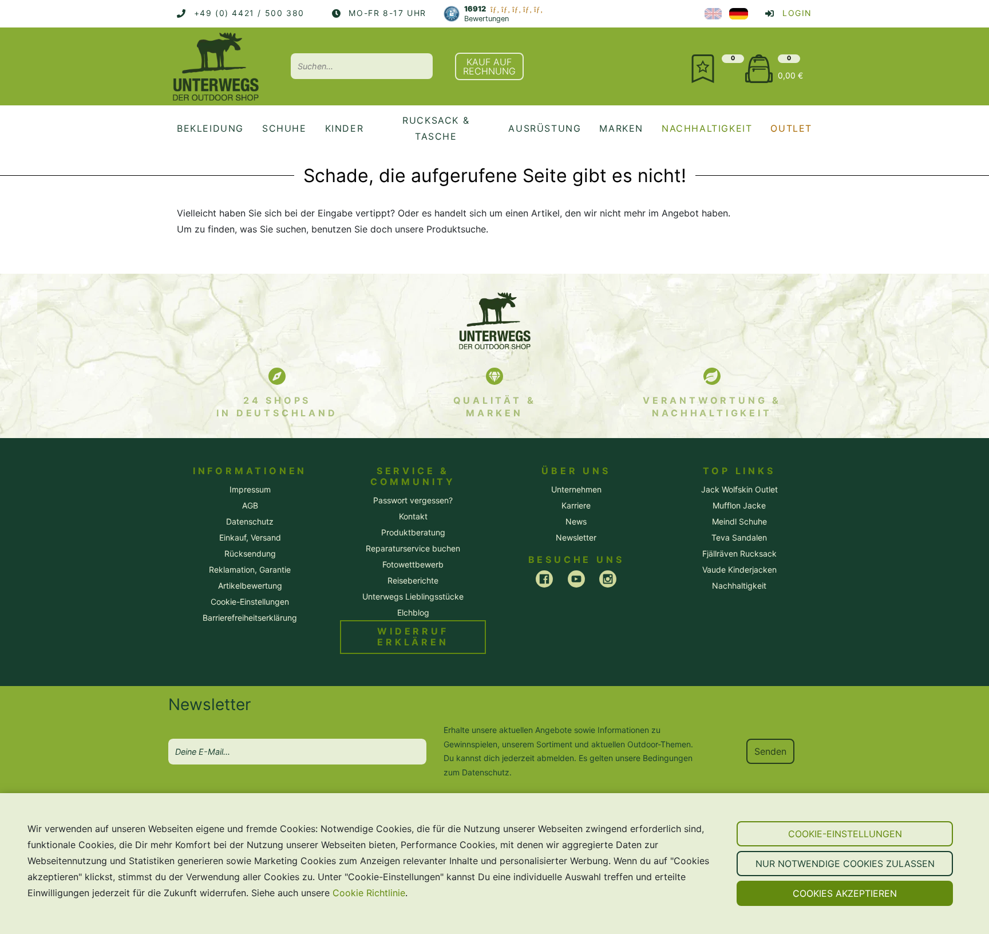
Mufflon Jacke (739, 505)
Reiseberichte (412, 580)
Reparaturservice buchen (413, 548)
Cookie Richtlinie (369, 892)
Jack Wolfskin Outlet (739, 489)
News (576, 521)
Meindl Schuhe (739, 521)
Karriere (576, 505)
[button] (845, 833)
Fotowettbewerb (413, 564)
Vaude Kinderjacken (739, 569)
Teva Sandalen (739, 537)
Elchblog (413, 612)
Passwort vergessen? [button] (413, 500)
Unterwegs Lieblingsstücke (413, 596)
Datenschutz (485, 772)
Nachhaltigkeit (739, 585)
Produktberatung (413, 532)
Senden (770, 751)
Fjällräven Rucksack (739, 553)
